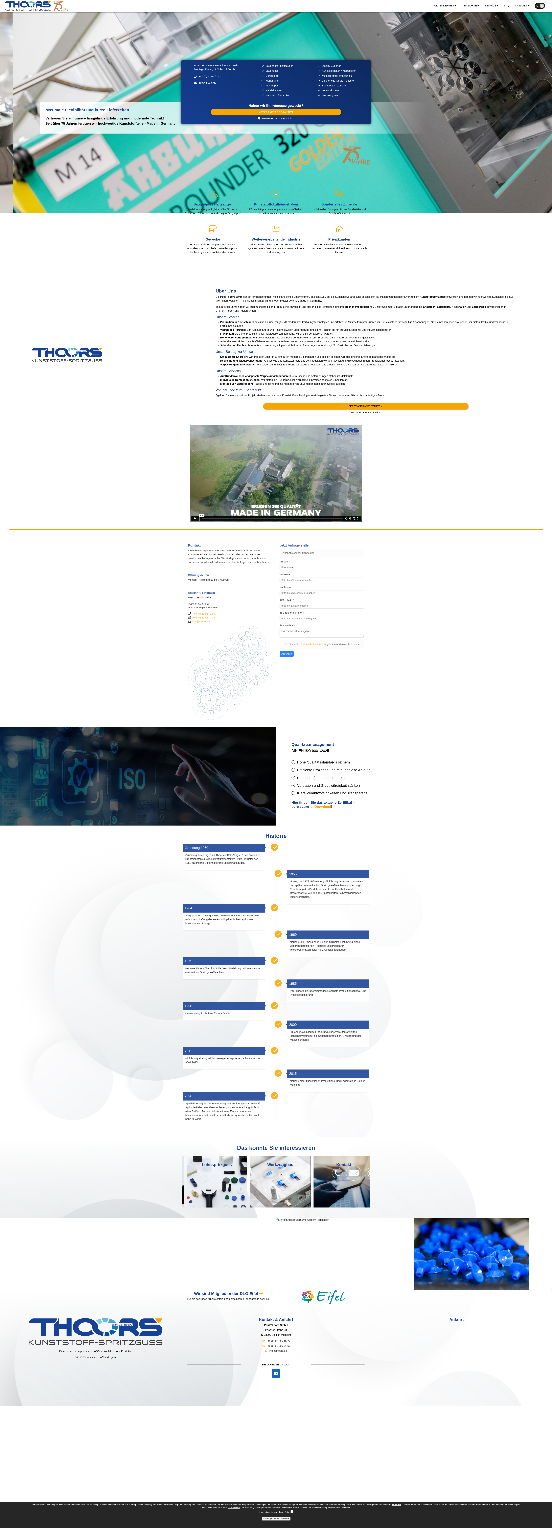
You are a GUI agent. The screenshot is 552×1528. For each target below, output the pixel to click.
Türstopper (272, 85)
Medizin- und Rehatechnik (337, 75)
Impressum (83, 1351)
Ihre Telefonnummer (290, 612)
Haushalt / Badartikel (277, 95)
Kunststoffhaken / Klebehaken (339, 70)
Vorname (284, 574)
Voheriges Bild (3, 121)
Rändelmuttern (274, 90)
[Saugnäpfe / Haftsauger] (212, 194)
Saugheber (272, 70)
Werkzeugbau (330, 95)
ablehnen (396, 1504)
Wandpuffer (272, 80)
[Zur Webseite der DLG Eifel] (261, 1293)
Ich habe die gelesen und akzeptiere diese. (321, 644)
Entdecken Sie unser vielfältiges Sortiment (68, 118)
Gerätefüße (272, 75)
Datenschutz (66, 1351)
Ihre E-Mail (285, 600)
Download (322, 807)
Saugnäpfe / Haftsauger (279, 65)
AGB (97, 1351)
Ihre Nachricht (287, 625)
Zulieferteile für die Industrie (338, 80)
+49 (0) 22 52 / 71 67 (206, 617)
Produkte (469, 5)
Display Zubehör (331, 65)
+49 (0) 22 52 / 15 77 (211, 76)
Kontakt (521, 5)
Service (490, 5)
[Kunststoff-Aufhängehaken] (276, 194)
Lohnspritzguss (330, 90)
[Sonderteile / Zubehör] (339, 193)
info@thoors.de (207, 82)
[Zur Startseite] (35, 6)
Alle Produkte (124, 1351)
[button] (207, 1254)
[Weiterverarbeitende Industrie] (276, 228)
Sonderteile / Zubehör (334, 85)
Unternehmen (444, 5)
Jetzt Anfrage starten (276, 112)
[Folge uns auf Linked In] (276, 1373)
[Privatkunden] (339, 228)
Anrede (283, 561)
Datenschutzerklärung (311, 644)
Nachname (285, 587)
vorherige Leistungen (181, 1180)
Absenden (285, 654)
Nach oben (527, 1457)
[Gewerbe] (213, 228)
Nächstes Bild (549, 121)
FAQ (506, 5)
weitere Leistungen (371, 1180)
